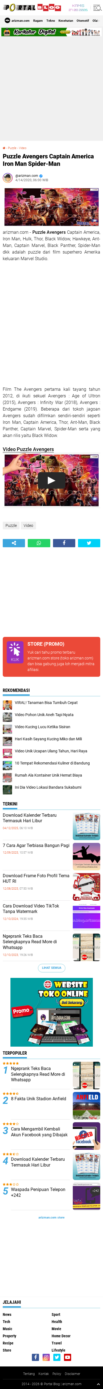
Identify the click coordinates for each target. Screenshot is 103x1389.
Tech (6, 1321)
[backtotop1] (98, 1384)
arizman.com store (43, 658)
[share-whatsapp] (39, 543)
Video (28, 525)
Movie (56, 1329)
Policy (56, 1374)
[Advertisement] (51, 87)
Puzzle (11, 525)
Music (7, 1329)
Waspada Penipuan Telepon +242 (38, 1192)
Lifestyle (58, 1350)
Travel (57, 1343)
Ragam (38, 21)
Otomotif (83, 21)
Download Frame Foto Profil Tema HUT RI (36, 878)
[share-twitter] (89, 543)
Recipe (8, 1343)
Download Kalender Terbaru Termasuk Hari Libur (30, 818)
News (7, 1314)
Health (57, 1321)
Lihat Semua (51, 968)
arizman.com (72, 1384)
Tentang (29, 1374)
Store (7, 1350)
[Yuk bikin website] (51, 1045)
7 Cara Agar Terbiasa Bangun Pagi (36, 845)
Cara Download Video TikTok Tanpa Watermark (31, 908)
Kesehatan (66, 21)
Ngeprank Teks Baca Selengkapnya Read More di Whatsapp (30, 942)
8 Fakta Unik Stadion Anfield (38, 1098)
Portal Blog (52, 1384)
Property (9, 1336)
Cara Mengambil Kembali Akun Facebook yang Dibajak (39, 1131)
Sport (56, 1314)
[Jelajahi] (96, 8)
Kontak (43, 1374)
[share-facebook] (64, 543)
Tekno (50, 21)
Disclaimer (72, 1374)
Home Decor (61, 1336)
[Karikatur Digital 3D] (51, 35)
